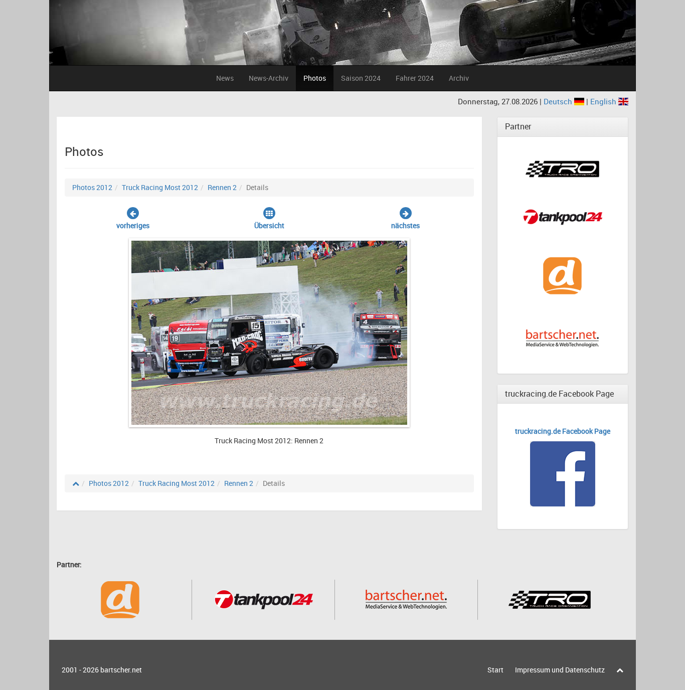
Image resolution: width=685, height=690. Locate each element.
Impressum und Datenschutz (560, 669)
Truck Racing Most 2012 (160, 187)
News (225, 78)
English (604, 101)
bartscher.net (121, 669)
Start (495, 669)
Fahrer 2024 (415, 78)
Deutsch (559, 101)
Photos (314, 78)
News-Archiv (268, 78)
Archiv (459, 78)
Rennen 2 (222, 187)
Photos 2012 (92, 187)
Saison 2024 (361, 78)
